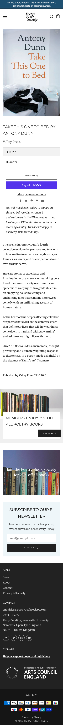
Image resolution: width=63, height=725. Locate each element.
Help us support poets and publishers (26, 656)
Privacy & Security (14, 593)
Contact (7, 587)
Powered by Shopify (31, 717)
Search (7, 577)
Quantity (11, 162)
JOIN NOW (47, 433)
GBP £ (30, 694)
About (6, 582)
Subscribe (30, 547)
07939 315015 (11, 614)
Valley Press (12, 142)
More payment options (31, 194)
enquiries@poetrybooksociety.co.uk (24, 609)
